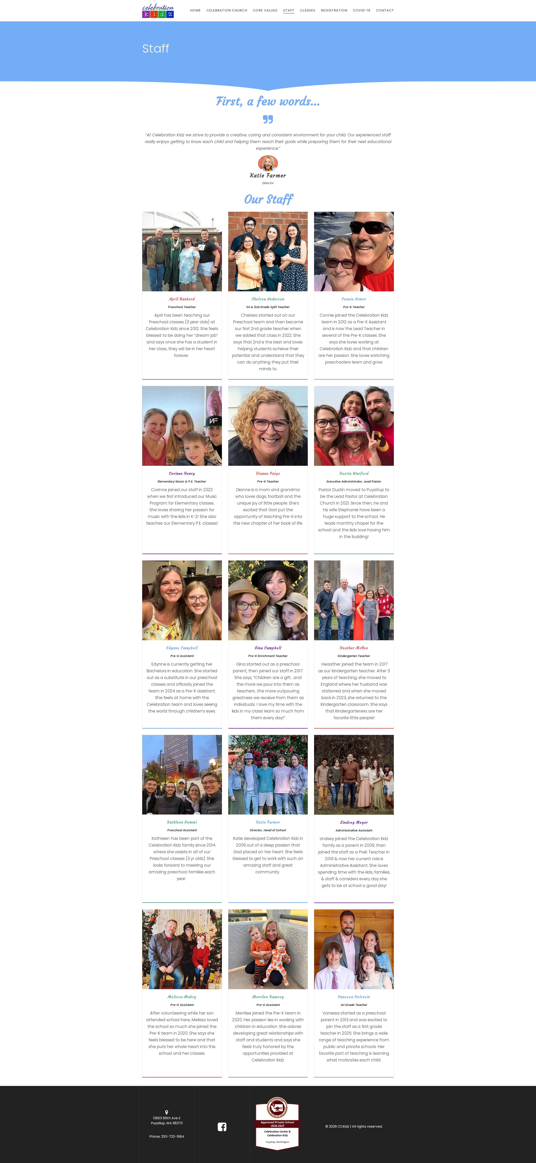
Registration (334, 10)
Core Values (265, 10)
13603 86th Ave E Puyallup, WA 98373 (167, 1121)
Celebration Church (226, 10)
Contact (385, 10)
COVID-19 (361, 10)
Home (195, 10)
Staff (288, 10)
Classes (307, 10)
